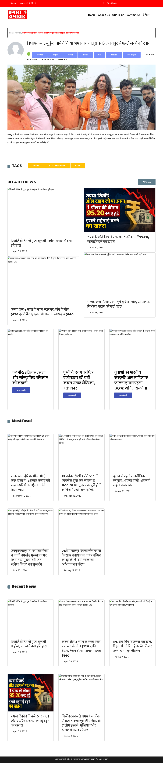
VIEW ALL (147, 182)
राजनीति (85, 55)
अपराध (70, 55)
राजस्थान (40, 55)
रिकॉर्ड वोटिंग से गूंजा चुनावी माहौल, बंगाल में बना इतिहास (41, 243)
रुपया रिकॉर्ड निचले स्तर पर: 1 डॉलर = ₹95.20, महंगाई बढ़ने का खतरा (118, 240)
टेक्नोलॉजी (114, 55)
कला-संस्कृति (132, 55)
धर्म (99, 55)
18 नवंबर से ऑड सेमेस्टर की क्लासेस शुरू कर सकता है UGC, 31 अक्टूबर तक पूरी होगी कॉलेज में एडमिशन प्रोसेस (81, 483)
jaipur (36, 165)
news (77, 165)
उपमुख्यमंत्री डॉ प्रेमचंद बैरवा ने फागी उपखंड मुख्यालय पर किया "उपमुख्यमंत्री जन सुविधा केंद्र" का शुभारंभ (30, 558)
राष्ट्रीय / (19, 33)
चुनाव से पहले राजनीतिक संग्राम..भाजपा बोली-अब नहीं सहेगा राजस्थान (131, 481)
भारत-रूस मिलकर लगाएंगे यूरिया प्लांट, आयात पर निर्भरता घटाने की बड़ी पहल (118, 304)
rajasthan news (57, 165)
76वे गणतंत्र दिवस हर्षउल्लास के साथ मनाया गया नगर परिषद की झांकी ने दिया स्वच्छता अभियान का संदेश (81, 558)
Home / (12, 33)
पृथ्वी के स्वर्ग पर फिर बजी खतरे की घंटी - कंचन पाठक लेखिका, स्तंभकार (79, 381)
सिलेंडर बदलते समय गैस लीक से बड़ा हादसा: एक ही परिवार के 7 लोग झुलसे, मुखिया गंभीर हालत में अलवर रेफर (81, 723)
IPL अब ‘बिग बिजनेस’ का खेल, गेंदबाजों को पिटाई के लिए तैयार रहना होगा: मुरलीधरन (132, 646)
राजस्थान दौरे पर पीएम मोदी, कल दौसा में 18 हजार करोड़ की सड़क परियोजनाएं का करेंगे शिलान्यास (30, 483)
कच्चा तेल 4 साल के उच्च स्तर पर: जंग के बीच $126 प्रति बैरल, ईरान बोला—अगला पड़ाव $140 (42, 312)
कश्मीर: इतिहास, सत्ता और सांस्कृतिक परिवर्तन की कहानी (30, 378)
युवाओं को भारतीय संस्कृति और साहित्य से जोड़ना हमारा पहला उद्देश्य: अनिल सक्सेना (131, 381)
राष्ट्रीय (55, 55)
